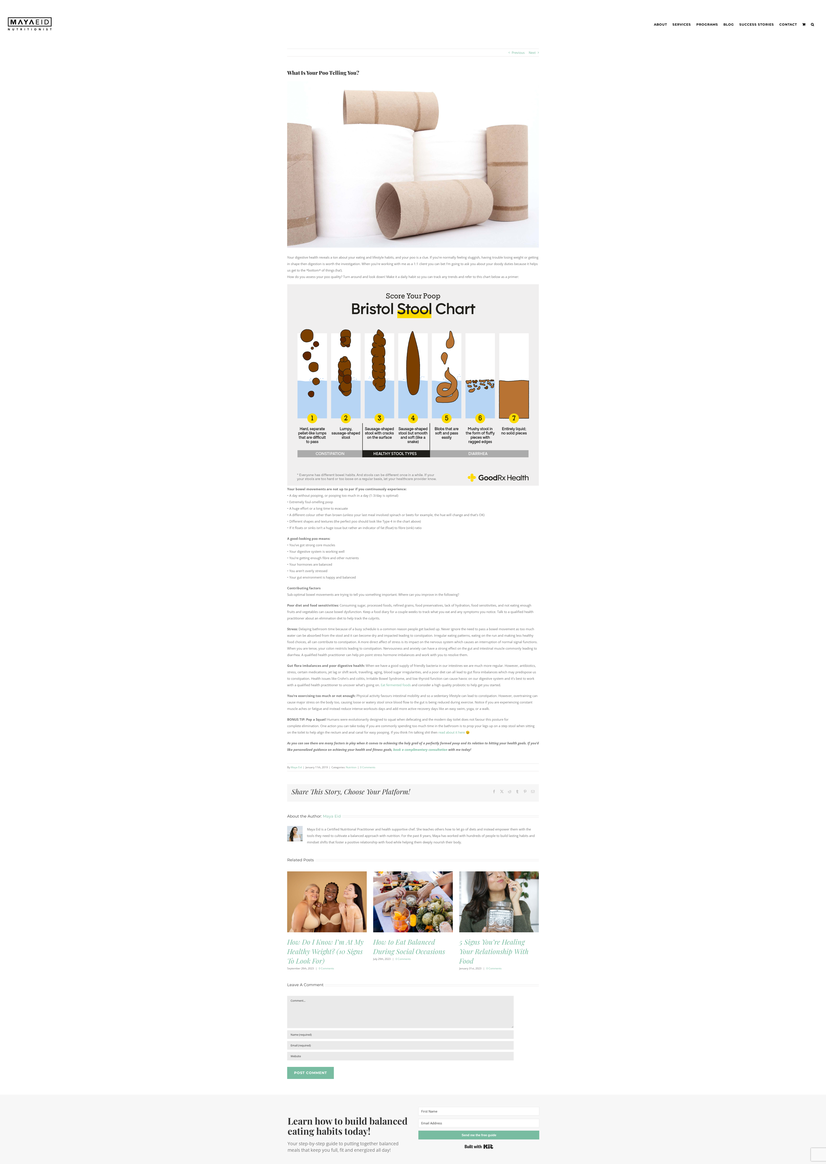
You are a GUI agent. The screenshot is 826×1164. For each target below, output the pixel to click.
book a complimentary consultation (420, 749)
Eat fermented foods (396, 685)
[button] (812, 24)
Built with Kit (479, 1146)
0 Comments (367, 767)
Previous (518, 52)
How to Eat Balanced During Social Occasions (409, 946)
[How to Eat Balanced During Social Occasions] (413, 873)
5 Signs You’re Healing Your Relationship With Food (494, 951)
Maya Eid (296, 767)
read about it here (451, 732)
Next (532, 52)
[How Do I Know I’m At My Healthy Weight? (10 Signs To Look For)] (327, 873)
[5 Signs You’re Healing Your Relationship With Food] (499, 873)
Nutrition (351, 767)
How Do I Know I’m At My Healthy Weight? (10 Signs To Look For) (325, 951)
